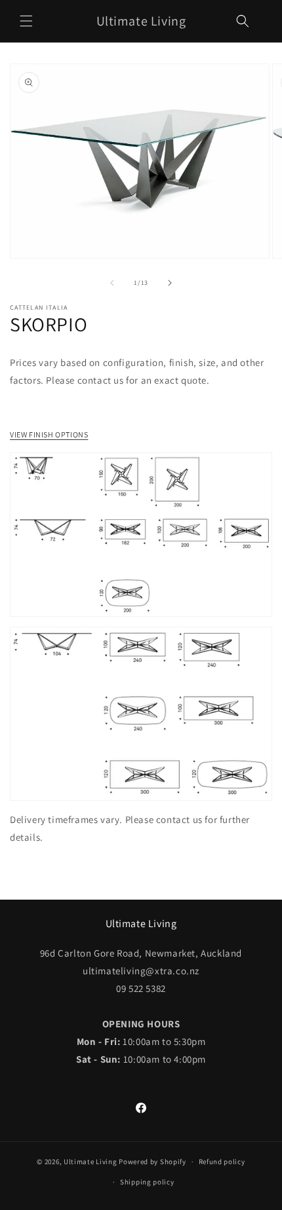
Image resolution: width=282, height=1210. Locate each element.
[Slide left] (112, 282)
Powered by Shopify (152, 1161)
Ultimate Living (90, 1161)
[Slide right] (169, 282)
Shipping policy (147, 1181)
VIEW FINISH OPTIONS (49, 434)
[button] (26, 21)
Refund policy (222, 1161)
